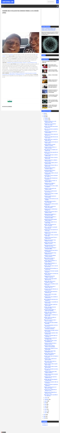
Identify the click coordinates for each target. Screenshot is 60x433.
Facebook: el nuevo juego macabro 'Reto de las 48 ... (50, 279)
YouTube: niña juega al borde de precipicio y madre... (50, 307)
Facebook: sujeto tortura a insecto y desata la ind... (51, 158)
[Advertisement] (21, 22)
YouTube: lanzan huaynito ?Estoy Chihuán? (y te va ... (50, 253)
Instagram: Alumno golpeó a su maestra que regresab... (50, 310)
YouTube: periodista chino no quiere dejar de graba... (50, 367)
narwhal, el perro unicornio (52, 75)
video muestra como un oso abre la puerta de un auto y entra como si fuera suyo (52, 86)
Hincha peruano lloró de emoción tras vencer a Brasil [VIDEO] (53, 66)
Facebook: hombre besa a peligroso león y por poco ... (50, 160)
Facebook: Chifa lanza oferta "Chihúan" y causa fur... (49, 276)
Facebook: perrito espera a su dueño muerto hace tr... (51, 194)
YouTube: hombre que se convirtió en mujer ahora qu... (51, 140)
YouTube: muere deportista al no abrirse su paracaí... (50, 225)
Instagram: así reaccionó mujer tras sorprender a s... (50, 336)
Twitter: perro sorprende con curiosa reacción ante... (51, 369)
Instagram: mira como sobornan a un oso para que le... (51, 289)
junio (45, 404)
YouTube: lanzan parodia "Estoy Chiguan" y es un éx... (50, 243)
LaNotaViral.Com (7, 2)
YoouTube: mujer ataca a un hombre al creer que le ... (51, 356)
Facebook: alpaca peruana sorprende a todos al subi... (51, 374)
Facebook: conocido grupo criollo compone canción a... (50, 372)
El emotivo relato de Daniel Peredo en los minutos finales (53, 70)
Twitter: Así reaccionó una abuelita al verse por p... (51, 129)
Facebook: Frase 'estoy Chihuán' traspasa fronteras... (50, 256)
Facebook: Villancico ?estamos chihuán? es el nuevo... (49, 145)
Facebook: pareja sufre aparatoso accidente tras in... (50, 377)
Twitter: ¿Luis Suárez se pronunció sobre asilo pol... (50, 227)
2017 (44, 414)
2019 (44, 115)
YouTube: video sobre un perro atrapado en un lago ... (49, 282)
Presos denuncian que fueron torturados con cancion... (49, 328)
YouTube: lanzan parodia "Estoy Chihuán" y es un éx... (50, 240)
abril (45, 407)
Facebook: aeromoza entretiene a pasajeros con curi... (50, 343)
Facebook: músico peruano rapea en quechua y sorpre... (50, 212)
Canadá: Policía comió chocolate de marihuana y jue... (50, 292)
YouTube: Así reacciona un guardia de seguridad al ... (51, 385)
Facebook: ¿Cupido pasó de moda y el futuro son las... (51, 142)
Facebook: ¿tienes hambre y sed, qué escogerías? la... (51, 173)
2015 (44, 418)
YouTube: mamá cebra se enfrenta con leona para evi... (51, 274)
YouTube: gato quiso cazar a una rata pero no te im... (51, 266)
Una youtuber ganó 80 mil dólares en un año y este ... (51, 269)
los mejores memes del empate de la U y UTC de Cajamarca (53, 95)
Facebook (11, 54)
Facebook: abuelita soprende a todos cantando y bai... (51, 333)
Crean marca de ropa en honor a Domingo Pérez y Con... (50, 245)
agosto (45, 401)
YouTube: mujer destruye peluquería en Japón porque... (50, 380)
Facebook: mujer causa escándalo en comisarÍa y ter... (51, 297)
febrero (45, 411)
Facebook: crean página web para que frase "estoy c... (51, 137)
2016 (44, 416)
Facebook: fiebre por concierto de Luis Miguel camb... (50, 338)
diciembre (46, 118)
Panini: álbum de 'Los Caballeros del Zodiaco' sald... (50, 150)
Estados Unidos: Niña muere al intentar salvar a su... (49, 287)
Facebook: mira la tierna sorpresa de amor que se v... (51, 135)
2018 (44, 116)
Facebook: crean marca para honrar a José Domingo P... (51, 251)
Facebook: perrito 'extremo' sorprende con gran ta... (51, 271)
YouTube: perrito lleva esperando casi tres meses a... (51, 153)
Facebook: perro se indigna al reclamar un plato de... (49, 184)
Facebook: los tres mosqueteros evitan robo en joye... (50, 124)
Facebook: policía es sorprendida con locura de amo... (51, 302)
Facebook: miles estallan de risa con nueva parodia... (51, 349)
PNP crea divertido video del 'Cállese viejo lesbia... (51, 323)
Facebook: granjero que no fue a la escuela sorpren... (50, 132)
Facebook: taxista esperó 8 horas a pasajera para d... (50, 238)
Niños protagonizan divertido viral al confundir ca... (51, 300)
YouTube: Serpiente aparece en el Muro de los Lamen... (50, 387)
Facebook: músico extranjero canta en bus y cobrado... (51, 331)
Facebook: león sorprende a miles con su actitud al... (51, 382)
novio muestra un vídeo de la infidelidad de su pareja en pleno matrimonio (53, 91)
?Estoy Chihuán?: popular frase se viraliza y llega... (50, 222)
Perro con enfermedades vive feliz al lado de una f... (51, 325)
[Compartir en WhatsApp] (10, 101)
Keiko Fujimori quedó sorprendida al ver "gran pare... (51, 395)
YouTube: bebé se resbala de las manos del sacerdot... (50, 207)
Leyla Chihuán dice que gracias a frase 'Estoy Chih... (50, 202)
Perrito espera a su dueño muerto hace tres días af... (50, 191)
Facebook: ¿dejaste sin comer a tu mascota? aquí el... (50, 181)
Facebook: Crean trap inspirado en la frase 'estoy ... (51, 230)
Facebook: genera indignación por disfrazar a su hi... (50, 390)
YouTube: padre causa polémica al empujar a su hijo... (50, 313)
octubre (46, 397)
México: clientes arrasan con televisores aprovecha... (49, 258)
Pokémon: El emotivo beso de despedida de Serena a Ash (52, 80)
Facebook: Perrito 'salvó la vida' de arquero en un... (50, 233)
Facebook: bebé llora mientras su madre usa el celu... (50, 147)
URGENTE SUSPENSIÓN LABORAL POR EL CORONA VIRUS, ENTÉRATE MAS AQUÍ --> (49, 29)
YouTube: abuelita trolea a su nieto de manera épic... (51, 235)
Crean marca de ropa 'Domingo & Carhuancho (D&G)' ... (50, 248)
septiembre (46, 399)
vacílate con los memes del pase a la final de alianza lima (49, 62)
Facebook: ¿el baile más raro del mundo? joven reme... (50, 122)
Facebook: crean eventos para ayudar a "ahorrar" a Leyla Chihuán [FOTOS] (22, 62)
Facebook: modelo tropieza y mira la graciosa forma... (50, 163)
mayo (45, 406)
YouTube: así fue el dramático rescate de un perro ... (51, 284)
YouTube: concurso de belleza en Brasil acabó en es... (50, 318)
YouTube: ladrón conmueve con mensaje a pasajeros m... (49, 354)
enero (45, 412)
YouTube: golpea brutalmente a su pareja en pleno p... (50, 261)
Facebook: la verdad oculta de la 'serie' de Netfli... (50, 196)
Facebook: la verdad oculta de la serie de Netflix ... (51, 199)
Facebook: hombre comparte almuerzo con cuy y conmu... (49, 346)
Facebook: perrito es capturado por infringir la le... (50, 209)
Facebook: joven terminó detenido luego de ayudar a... (50, 220)
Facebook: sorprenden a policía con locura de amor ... (50, 305)
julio (45, 402)
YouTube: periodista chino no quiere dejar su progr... (50, 364)
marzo (45, 409)
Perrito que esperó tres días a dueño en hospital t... (51, 186)
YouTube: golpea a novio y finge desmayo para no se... (50, 351)
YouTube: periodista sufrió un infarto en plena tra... (51, 204)
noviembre (46, 119)
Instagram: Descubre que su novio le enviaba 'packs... (51, 155)
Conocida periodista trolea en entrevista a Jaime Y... (49, 168)
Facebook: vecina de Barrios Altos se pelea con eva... (51, 165)
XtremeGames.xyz (45, 425)
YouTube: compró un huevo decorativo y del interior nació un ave (52, 106)
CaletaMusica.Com (45, 423)
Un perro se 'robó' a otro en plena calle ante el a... (50, 295)
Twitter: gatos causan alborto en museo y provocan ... (50, 362)
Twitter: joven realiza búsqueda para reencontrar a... (51, 178)
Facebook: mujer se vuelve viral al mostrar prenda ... (50, 359)
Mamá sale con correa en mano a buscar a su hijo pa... (50, 320)
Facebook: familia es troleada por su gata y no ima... (51, 315)
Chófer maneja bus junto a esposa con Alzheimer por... (50, 341)
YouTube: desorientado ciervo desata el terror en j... (51, 127)
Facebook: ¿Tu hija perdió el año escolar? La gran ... (50, 189)
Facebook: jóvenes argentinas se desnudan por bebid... (50, 215)
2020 (44, 113)
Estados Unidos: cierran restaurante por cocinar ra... (51, 176)
